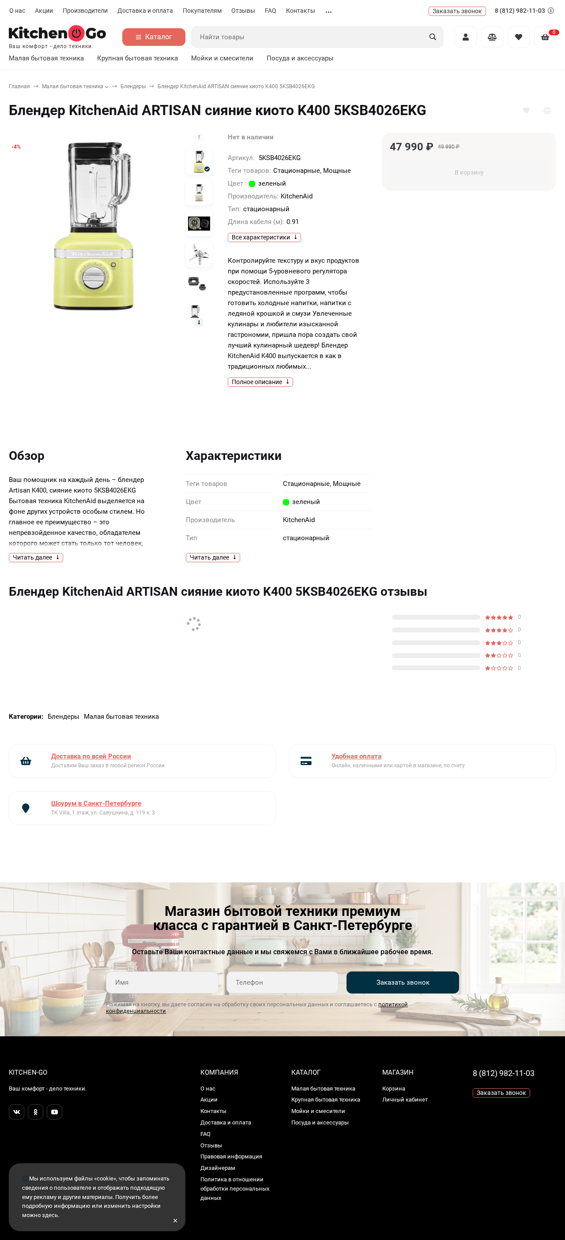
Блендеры (133, 86)
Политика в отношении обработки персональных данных (234, 1188)
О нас (17, 10)
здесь (50, 1215)
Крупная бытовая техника (137, 58)
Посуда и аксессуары (300, 58)
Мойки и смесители (222, 58)
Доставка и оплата (145, 10)
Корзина (393, 1088)
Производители (85, 10)
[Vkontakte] (16, 1112)
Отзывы (243, 10)
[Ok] (35, 1112)
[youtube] (54, 1112)
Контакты (300, 10)
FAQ (270, 10)
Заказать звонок (403, 982)
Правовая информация (231, 1156)
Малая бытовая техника (46, 58)
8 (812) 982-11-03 (520, 10)
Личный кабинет (405, 1099)
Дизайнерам (217, 1168)
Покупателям (202, 10)
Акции (44, 10)
